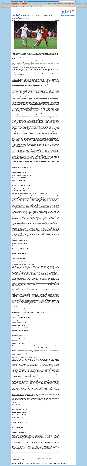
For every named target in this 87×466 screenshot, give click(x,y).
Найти (74, 1)
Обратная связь (17, 1)
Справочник (38, 6)
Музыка (67, 12)
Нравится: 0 (49, 452)
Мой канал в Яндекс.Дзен (68, 15)
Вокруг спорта (19, 8)
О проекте (25, 1)
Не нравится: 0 (56, 452)
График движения (63, 13)
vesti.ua (17, 20)
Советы (22, 6)
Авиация (29, 6)
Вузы (73, 12)
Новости (14, 6)
